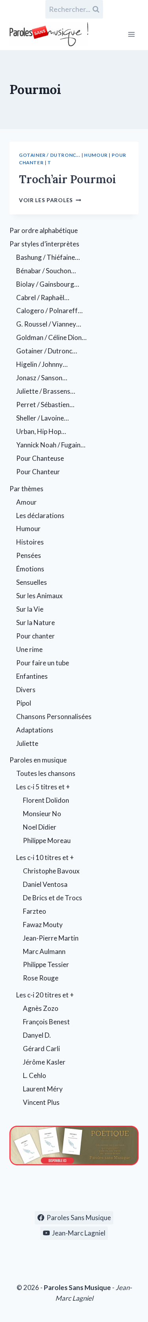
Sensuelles (31, 582)
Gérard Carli (41, 1048)
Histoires (30, 542)
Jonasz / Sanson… (41, 378)
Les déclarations (40, 515)
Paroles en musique (38, 760)
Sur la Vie (29, 609)
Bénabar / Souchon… (46, 271)
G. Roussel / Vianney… (48, 324)
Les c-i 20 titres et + (45, 995)
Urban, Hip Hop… (41, 431)
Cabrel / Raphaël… (42, 297)
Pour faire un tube (42, 663)
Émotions (30, 569)
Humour (96, 155)
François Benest (46, 1022)
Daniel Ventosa (45, 884)
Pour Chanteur (38, 472)
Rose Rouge (40, 978)
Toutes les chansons (45, 773)
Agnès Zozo (40, 1008)
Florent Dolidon (46, 800)
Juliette (27, 743)
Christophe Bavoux (51, 871)
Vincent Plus (41, 1102)
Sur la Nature (35, 622)
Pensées (28, 555)
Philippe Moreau (47, 840)
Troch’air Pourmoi (67, 179)
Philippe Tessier (46, 964)
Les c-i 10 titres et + (45, 857)
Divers (26, 689)
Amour (26, 502)
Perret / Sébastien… (45, 404)
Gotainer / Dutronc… (46, 351)
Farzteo (34, 911)
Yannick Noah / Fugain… (50, 445)
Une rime (29, 649)
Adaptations (34, 730)
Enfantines (32, 676)
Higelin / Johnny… (41, 364)
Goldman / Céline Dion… (51, 337)
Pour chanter (35, 636)
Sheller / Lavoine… (42, 418)
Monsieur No (42, 813)
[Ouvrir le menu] (131, 34)
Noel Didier (39, 827)
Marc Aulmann (44, 951)
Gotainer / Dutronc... (50, 155)
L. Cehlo (34, 1075)
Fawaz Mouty (43, 924)
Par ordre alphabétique (43, 230)
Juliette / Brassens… (45, 391)
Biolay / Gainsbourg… (47, 284)
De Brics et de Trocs (52, 898)
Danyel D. (37, 1035)
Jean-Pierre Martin (51, 938)
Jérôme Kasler (44, 1062)
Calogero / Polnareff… (49, 310)
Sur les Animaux (39, 596)
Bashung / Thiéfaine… (48, 257)
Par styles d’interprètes (44, 244)
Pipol (23, 703)
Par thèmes (26, 488)
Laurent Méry (43, 1089)
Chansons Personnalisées (54, 716)
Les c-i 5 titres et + (43, 787)
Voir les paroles (50, 200)
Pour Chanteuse (40, 458)
